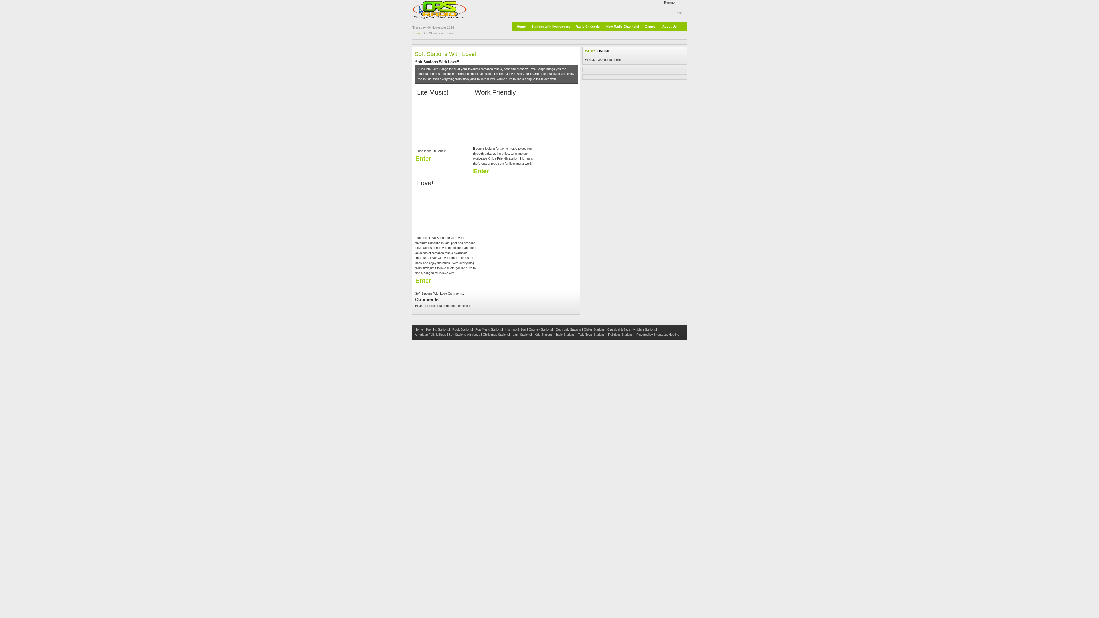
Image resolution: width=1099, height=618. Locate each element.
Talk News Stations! (592, 334)
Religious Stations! (621, 334)
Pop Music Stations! (489, 329)
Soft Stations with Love (464, 334)
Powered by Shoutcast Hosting (657, 334)
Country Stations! (541, 329)
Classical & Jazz (618, 329)
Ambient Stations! (645, 329)
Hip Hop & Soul (515, 329)
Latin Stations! (522, 334)
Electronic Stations (568, 329)
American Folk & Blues (430, 334)
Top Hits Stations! (438, 329)
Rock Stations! (462, 329)
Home (416, 33)
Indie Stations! (566, 334)
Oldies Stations (594, 329)
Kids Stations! (544, 334)
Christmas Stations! (496, 334)
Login (679, 12)
